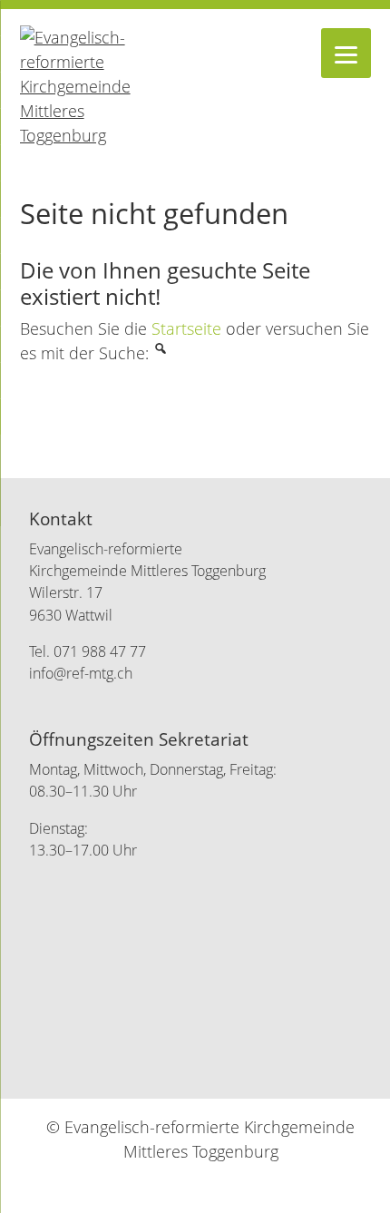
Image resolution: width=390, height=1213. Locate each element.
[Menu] (346, 53)
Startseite (186, 328)
